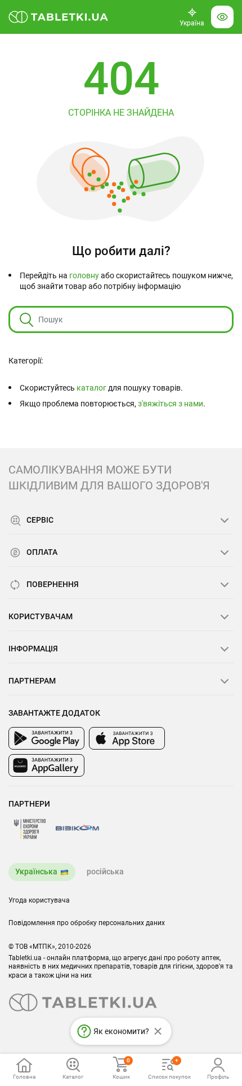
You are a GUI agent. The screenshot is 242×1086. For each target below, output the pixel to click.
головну (84, 275)
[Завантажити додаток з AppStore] (127, 738)
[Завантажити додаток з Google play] (46, 738)
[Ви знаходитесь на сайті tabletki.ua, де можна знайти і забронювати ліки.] (58, 17)
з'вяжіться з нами (170, 403)
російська (105, 871)
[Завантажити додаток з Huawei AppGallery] (46, 765)
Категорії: (25, 360)
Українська (36, 871)
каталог (91, 387)
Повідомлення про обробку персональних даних (86, 923)
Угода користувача (39, 900)
